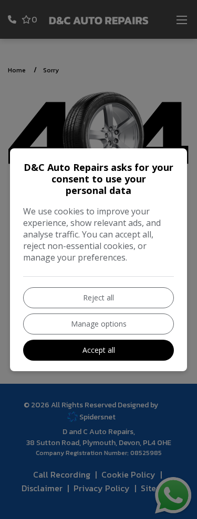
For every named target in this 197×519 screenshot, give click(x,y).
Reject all (98, 297)
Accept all (98, 350)
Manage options (99, 324)
